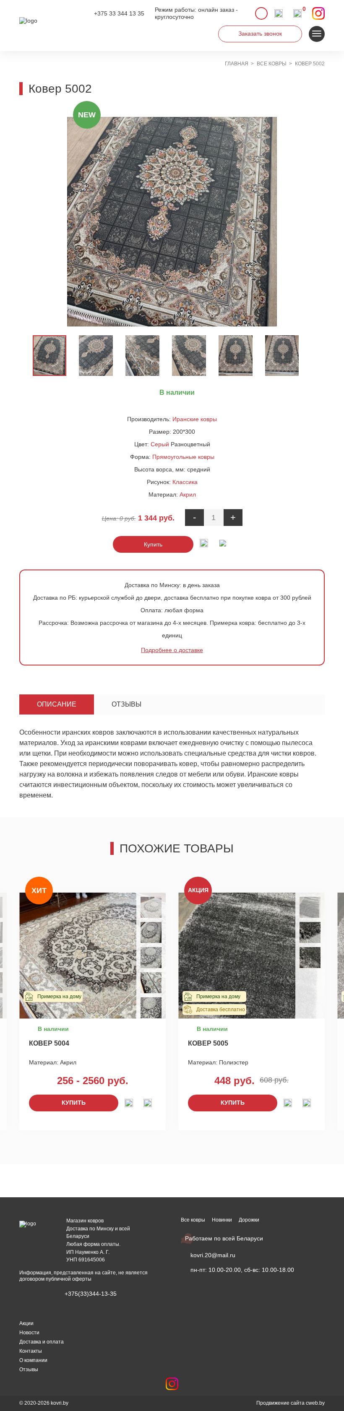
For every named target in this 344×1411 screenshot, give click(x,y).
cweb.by (315, 1403)
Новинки (222, 1220)
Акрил (188, 494)
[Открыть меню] (317, 34)
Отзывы (126, 704)
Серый (160, 444)
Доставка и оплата (41, 1342)
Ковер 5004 (49, 1043)
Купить (153, 544)
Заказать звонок (260, 33)
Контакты (30, 1351)
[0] (297, 13)
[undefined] (77, 221)
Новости (29, 1333)
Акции (26, 1323)
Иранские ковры (194, 419)
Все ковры (193, 1220)
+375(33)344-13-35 (91, 1293)
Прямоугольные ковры (183, 456)
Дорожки (249, 1220)
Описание (56, 704)
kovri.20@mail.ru (212, 1255)
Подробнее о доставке (172, 650)
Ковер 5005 (208, 1043)
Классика (185, 482)
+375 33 (119, 13)
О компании (33, 1360)
